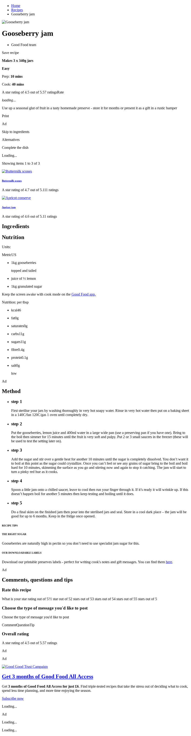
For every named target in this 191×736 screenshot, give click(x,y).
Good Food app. (84, 294)
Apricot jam (9, 207)
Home (15, 6)
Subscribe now (13, 698)
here (169, 562)
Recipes (17, 10)
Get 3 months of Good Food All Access (47, 676)
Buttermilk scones (12, 180)
